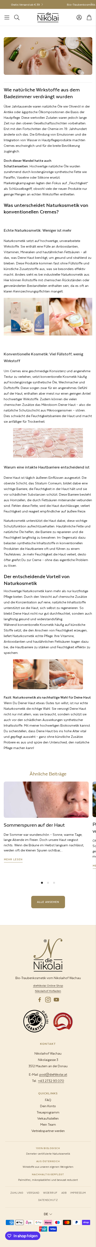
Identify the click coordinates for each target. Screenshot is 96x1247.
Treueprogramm (48, 1112)
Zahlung (16, 1193)
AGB (64, 1193)
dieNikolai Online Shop (48, 985)
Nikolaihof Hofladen (48, 990)
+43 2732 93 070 (51, 1080)
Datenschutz (48, 1200)
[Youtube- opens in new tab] (56, 999)
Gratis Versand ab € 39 (19, 4)
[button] (7, 17)
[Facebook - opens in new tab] (39, 999)
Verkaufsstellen (48, 1118)
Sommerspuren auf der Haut (34, 825)
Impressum (78, 1193)
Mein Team (48, 1124)
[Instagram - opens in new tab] (48, 999)
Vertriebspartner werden (48, 1130)
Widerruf (50, 1193)
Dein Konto (48, 1105)
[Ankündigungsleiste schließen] (91, 3)
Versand (33, 1193)
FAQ (48, 1099)
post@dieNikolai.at (53, 1074)
